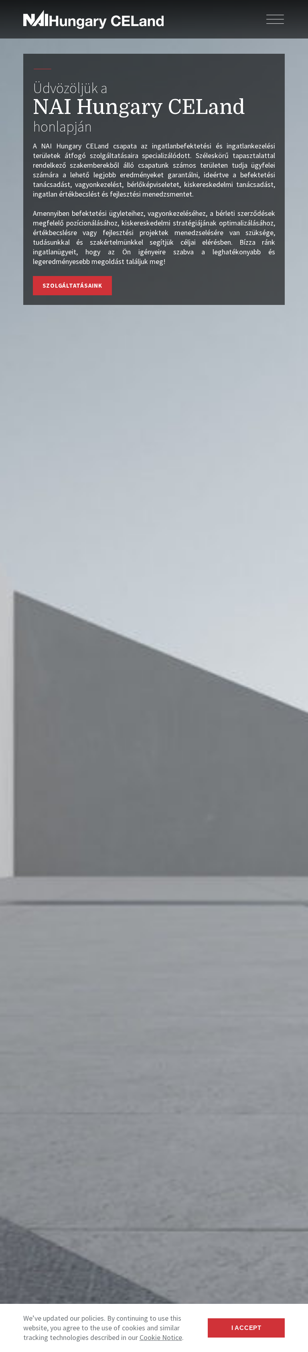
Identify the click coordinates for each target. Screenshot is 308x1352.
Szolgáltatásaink (72, 285)
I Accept (246, 1327)
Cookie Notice (161, 1337)
